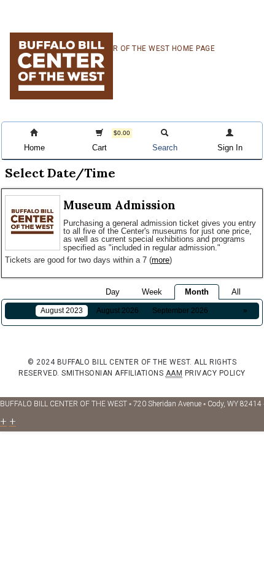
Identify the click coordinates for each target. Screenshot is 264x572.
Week (152, 291)
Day (113, 291)
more (160, 260)
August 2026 (117, 310)
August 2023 (62, 310)
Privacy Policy (215, 373)
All (236, 291)
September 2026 (180, 310)
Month (197, 291)
